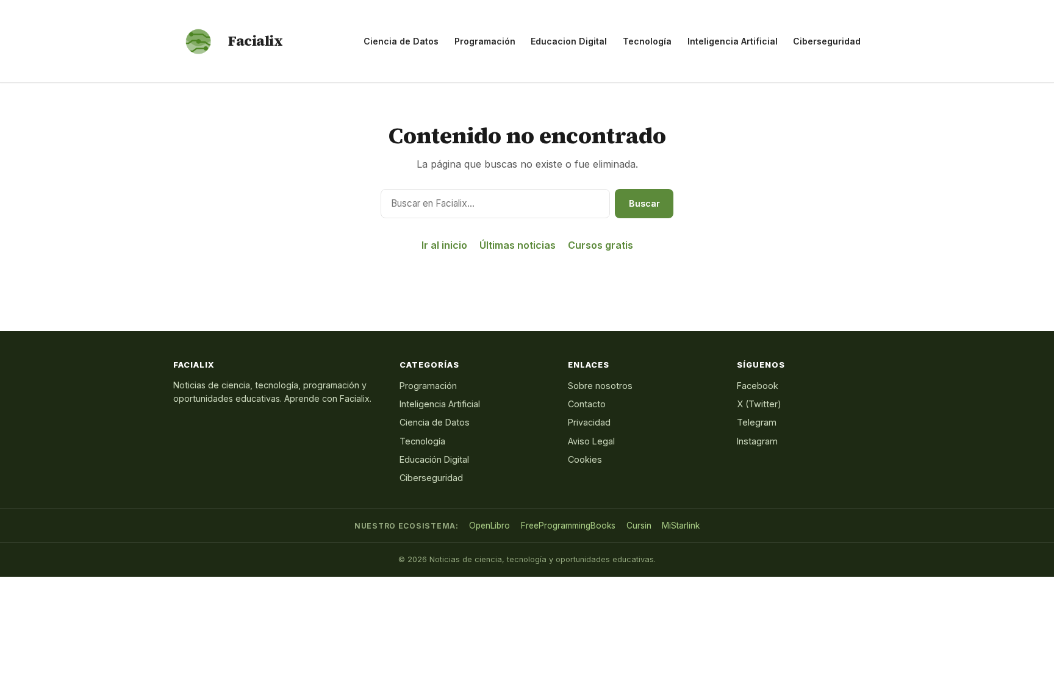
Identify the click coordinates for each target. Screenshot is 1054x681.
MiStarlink (681, 525)
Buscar (644, 203)
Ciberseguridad (827, 41)
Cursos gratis (600, 245)
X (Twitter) (759, 404)
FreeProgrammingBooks (568, 525)
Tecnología (647, 41)
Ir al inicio (444, 245)
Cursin (638, 525)
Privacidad (589, 422)
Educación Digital (434, 459)
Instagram (757, 441)
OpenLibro (489, 525)
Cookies (585, 459)
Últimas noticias (517, 245)
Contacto (587, 404)
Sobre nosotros (600, 385)
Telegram (756, 422)
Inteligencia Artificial (732, 41)
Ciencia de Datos (401, 41)
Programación (484, 41)
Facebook (757, 385)
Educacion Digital (569, 41)
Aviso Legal (591, 441)
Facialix (255, 41)
